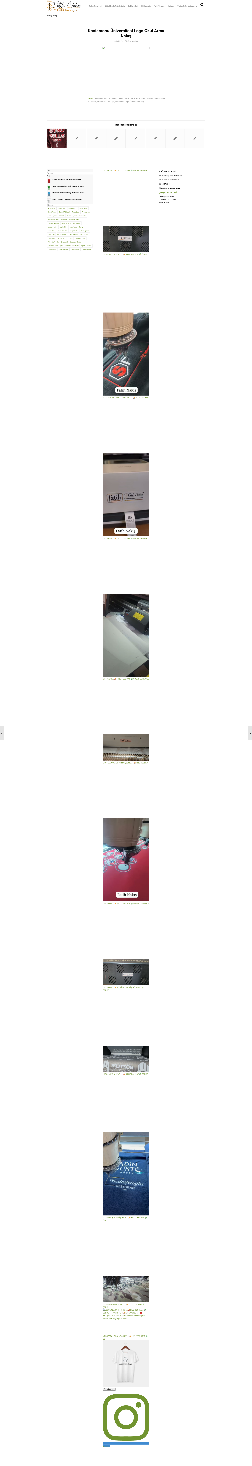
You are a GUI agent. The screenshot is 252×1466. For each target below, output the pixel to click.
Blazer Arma (83, 208)
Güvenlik (64, 219)
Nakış (127, 98)
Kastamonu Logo (101, 98)
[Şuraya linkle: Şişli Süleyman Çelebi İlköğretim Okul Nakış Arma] (194, 138)
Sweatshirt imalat (75, 242)
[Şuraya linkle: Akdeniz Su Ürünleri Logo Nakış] (96, 138)
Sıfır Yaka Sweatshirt (71, 245)
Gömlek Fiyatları (72, 216)
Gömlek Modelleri (53, 219)
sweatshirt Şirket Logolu (55, 245)
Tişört (83, 245)
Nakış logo (51, 234)
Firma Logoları (86, 212)
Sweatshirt (64, 242)
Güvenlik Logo (66, 223)
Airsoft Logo (51, 208)
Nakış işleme (85, 231)
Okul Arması (91, 101)
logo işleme (76, 223)
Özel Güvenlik (86, 249)
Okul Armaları (133, 41)
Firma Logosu (52, 216)
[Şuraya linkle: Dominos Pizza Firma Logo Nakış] (116, 138)
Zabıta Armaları (63, 249)
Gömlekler (82, 216)
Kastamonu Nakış (116, 98)
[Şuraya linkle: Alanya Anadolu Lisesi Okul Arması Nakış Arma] (76, 138)
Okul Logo (110, 101)
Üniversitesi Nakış (137, 101)
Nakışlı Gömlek (62, 234)
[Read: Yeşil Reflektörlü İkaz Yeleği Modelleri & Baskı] (49, 187)
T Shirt (89, 245)
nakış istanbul (74, 231)
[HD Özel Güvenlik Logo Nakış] (2, 733)
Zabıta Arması (75, 249)
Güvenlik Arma (74, 219)
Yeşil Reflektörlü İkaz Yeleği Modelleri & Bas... (68, 186)
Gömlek (61, 216)
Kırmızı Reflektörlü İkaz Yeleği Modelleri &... (67, 180)
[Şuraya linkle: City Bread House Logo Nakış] (135, 138)
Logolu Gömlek (52, 227)
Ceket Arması (52, 212)
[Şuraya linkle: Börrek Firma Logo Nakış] (155, 138)
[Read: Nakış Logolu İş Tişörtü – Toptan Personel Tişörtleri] (49, 200)
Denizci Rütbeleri (64, 212)
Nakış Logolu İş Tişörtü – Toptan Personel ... (67, 199)
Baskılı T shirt (73, 208)
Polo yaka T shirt (53, 242)
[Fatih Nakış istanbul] (64, 6)
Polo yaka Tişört (80, 238)
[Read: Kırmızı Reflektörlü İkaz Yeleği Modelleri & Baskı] (49, 181)
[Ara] (202, 6)
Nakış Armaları (147, 98)
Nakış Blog (52, 15)
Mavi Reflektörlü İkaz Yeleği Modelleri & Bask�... (69, 193)
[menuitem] (95, 6)
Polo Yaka (69, 238)
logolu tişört (63, 227)
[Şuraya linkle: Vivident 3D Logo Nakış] (175, 138)
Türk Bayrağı (52, 249)
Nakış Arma (135, 98)
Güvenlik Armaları (53, 223)
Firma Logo (75, 212)
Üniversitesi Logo (122, 101)
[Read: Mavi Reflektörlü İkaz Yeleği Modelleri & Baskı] (49, 194)
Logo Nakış (73, 227)
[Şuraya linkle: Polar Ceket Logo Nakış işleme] (57, 138)
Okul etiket (101, 101)
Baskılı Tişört (62, 208)
